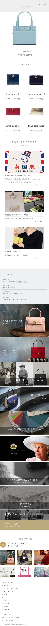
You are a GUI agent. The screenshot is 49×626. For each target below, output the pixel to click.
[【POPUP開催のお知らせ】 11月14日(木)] (7, 574)
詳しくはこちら (38, 185)
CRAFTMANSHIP (8, 591)
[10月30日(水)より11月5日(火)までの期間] (24, 574)
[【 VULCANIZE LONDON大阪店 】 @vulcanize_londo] (7, 557)
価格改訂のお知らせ (9, 287)
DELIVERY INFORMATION (10, 620)
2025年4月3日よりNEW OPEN (12, 293)
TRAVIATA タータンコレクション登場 (14, 299)
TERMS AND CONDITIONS (10, 617)
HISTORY (5, 594)
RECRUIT (5, 606)
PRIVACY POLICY (7, 614)
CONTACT (5, 609)
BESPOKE (5, 585)
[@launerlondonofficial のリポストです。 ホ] (41, 557)
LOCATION (6, 603)
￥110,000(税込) (13, 128)
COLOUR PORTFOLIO (10, 588)
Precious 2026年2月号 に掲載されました (15, 282)
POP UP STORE (7, 600)
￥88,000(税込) (13, 96)
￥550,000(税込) (24, 51)
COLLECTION (6, 579)
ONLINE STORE (7, 582)
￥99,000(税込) (36, 96)
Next (44, 33)
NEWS (4, 597)
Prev (4, 33)
